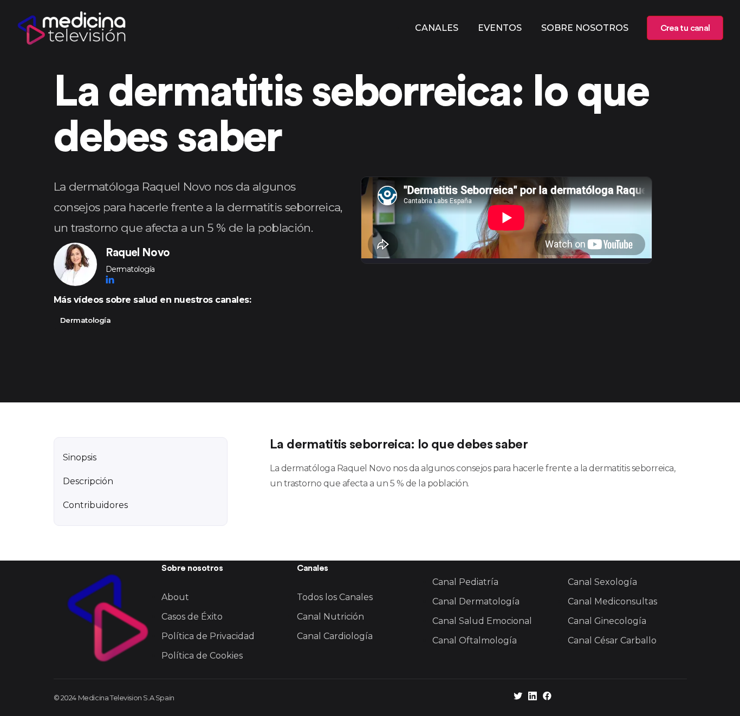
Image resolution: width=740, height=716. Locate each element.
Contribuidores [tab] (95, 505)
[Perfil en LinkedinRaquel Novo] (110, 279)
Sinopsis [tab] (79, 457)
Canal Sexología (602, 582)
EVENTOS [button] (500, 28)
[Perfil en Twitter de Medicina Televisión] (518, 697)
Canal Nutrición (330, 616)
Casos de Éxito (192, 616)
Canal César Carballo (612, 640)
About (175, 597)
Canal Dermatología (476, 601)
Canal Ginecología (607, 621)
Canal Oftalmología (474, 640)
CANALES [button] (436, 28)
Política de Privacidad (208, 636)
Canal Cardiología (335, 636)
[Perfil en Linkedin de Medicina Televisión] (532, 697)
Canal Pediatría (465, 582)
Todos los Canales (335, 597)
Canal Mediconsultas (612, 601)
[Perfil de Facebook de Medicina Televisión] (547, 697)
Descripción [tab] (88, 481)
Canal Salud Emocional (482, 621)
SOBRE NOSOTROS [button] (584, 28)
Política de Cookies (202, 655)
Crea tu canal (685, 28)
